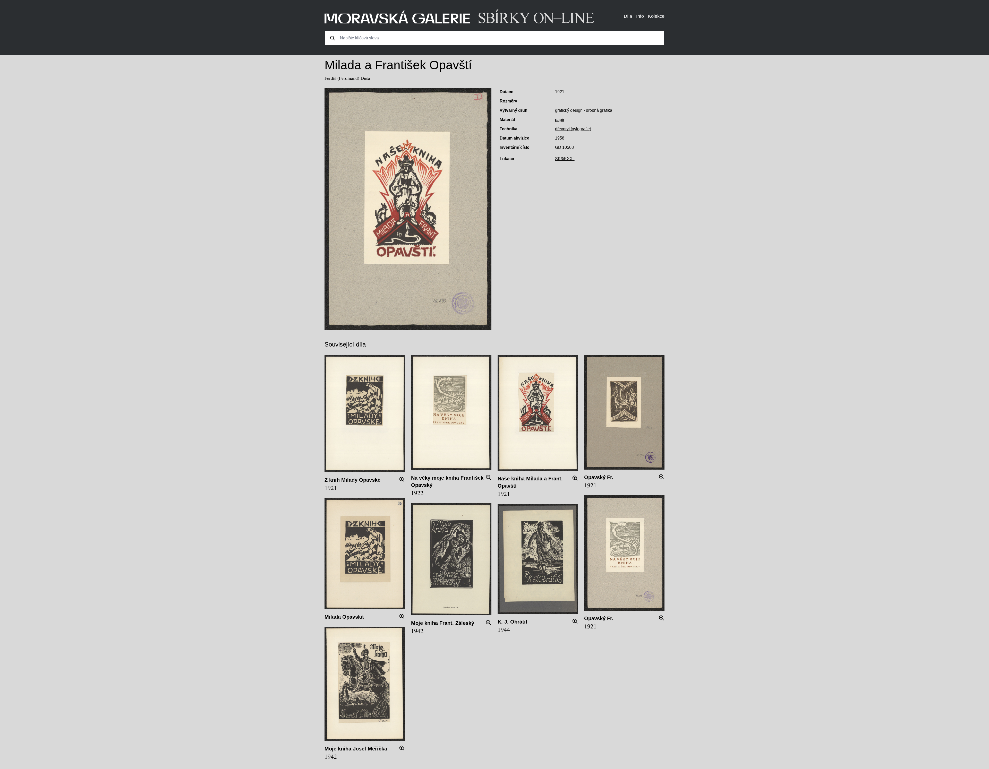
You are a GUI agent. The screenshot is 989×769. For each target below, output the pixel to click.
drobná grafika (599, 110)
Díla (628, 16)
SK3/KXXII (565, 159)
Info (640, 16)
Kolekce (656, 16)
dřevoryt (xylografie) (573, 129)
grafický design (569, 110)
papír (559, 119)
